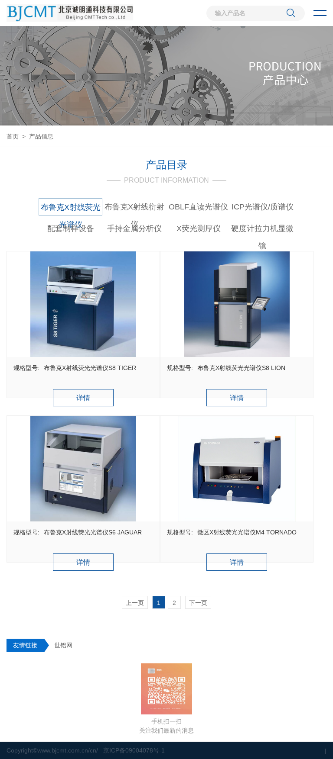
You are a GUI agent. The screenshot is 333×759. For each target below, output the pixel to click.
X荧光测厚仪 (198, 228)
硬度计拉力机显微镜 (262, 230)
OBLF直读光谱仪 (198, 207)
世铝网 (63, 645)
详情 (83, 398)
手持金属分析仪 (134, 228)
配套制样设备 (70, 228)
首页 (13, 136)
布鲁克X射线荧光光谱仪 (71, 209)
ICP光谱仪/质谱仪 (263, 207)
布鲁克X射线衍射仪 (134, 209)
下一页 (198, 602)
